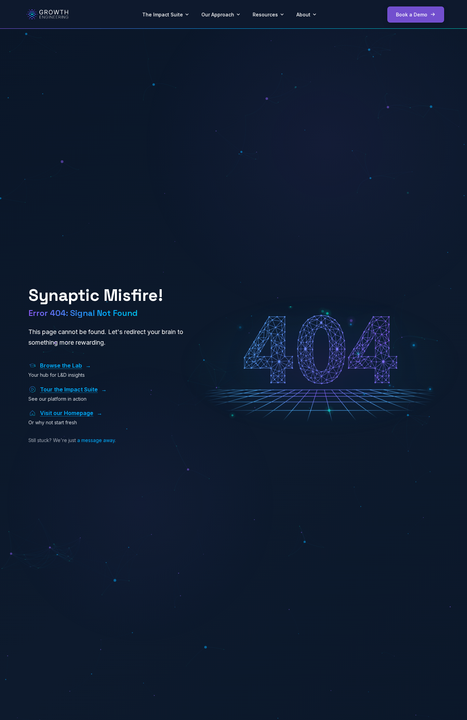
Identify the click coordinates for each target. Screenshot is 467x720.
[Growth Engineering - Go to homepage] (47, 14)
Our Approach (217, 14)
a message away (96, 440)
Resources (265, 14)
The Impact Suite (162, 14)
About (303, 14)
